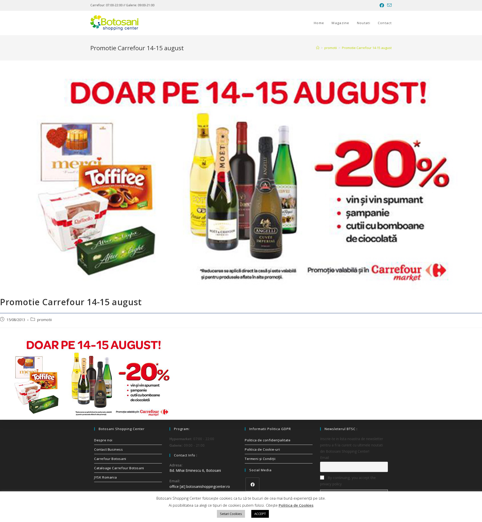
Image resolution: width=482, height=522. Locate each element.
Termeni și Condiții (260, 458)
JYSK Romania (105, 477)
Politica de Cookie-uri (262, 449)
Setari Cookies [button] (231, 513)
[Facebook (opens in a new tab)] (382, 5)
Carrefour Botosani (110, 458)
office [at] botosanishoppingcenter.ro (199, 486)
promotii (44, 319)
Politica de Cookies (296, 505)
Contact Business (108, 449)
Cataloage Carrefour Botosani (119, 468)
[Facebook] (252, 484)
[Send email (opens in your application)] (389, 5)
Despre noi (103, 440)
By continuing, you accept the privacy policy (348, 480)
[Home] (317, 47)
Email (324, 457)
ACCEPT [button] (260, 513)
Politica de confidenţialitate (267, 440)
